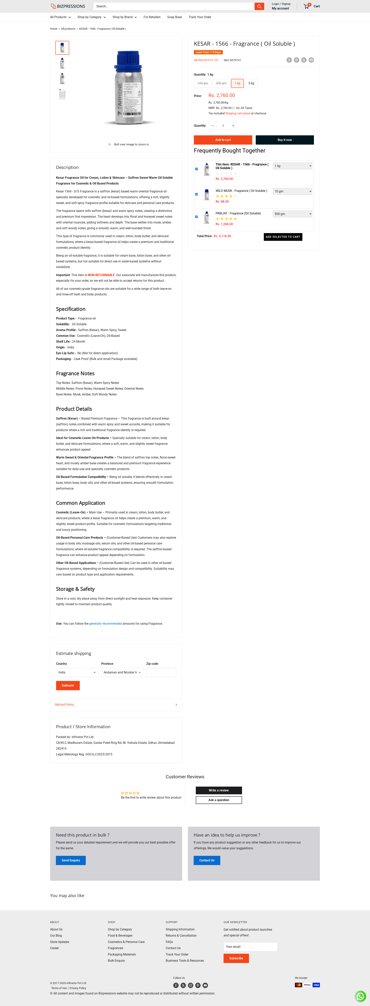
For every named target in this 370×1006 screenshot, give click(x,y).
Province (107, 664)
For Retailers (152, 17)
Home (53, 28)
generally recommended (105, 623)
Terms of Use (58, 988)
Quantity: (200, 125)
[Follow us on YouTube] (205, 985)
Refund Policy (64, 704)
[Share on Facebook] (289, 60)
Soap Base (174, 17)
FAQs (169, 942)
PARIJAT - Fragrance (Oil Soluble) (238, 213)
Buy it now (285, 140)
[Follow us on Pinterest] (198, 985)
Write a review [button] (219, 790)
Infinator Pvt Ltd (206, 60)
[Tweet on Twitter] (304, 60)
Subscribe (236, 958)
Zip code (152, 664)
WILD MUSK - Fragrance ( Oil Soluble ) (241, 191)
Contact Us (173, 948)
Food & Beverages (120, 935)
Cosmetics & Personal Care (126, 942)
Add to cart (223, 140)
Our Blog (56, 935)
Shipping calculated (237, 113)
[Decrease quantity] (213, 126)
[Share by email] (311, 60)
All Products (58, 17)
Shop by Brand (123, 17)
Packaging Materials (122, 954)
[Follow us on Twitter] (183, 985)
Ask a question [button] (219, 800)
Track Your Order (200, 17)
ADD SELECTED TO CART (283, 236)
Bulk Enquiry (116, 960)
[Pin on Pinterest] (296, 60)
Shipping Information (180, 929)
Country (61, 664)
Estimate (68, 685)
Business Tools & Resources (185, 960)
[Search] (259, 6)
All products (68, 28)
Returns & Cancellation (181, 935)
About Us (56, 929)
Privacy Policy (78, 988)
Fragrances (115, 948)
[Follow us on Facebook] (176, 985)
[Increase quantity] (233, 126)
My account (280, 8)
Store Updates (59, 942)
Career (54, 948)
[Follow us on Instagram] (190, 985)
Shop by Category (89, 17)
